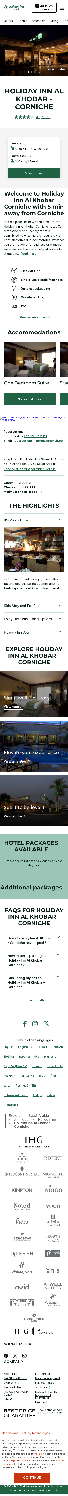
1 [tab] (28, 72)
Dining (54, 21)
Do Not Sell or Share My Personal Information (48, 1395)
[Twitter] (15, 1355)
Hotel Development (47, 1378)
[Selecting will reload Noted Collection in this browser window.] (22, 1205)
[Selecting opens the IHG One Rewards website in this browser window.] (34, 1331)
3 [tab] (34, 72)
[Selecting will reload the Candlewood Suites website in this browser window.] (34, 1318)
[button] (62, 7)
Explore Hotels (44, 1382)
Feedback (41, 1402)
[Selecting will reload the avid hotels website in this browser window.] (22, 1286)
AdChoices (42, 1387)
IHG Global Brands (15, 1378)
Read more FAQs (34, 1000)
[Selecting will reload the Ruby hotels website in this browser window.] (22, 1221)
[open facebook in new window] (23, 1024)
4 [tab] (37, 72)
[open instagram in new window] (33, 1024)
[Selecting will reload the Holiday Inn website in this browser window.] (22, 1270)
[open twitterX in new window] (44, 1024)
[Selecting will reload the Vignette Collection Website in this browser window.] (53, 1173)
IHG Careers (43, 1373)
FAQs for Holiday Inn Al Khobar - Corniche (34, 917)
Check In (16, 143)
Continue (32, 1477)
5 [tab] (40, 72)
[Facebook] (7, 1355)
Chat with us (12, 1382)
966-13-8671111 (35, 436)
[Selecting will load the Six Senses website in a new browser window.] (22, 1157)
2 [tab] (31, 72)
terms (38, 1453)
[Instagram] (24, 1355)
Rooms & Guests (21, 156)
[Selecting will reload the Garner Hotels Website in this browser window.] (53, 1270)
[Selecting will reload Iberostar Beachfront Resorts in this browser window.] (22, 1238)
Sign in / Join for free (47, 7)
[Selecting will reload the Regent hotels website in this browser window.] (53, 1157)
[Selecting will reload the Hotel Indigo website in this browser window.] (53, 1189)
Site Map (9, 1399)
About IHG (10, 1373)
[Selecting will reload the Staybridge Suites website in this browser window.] (22, 1302)
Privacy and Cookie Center (16, 1393)
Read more (28, 254)
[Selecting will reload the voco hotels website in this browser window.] (53, 1205)
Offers (8, 21)
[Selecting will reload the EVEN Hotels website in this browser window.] (22, 1254)
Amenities (38, 21)
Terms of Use (12, 1387)
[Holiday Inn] (14, 7)
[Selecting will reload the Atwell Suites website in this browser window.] (53, 1286)
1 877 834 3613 (50, 1413)
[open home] (2, 1121)
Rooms (22, 21)
